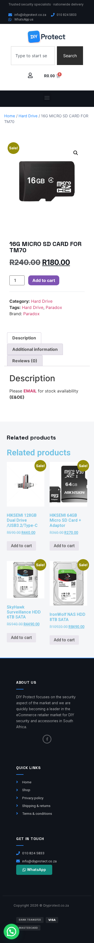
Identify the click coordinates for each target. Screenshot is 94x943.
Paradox (54, 307)
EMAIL (30, 390)
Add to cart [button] (21, 545)
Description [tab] (24, 337)
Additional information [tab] (35, 349)
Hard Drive (28, 116)
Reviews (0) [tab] (24, 360)
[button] (47, 97)
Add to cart (43, 280)
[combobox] (33, 55)
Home (9, 116)
